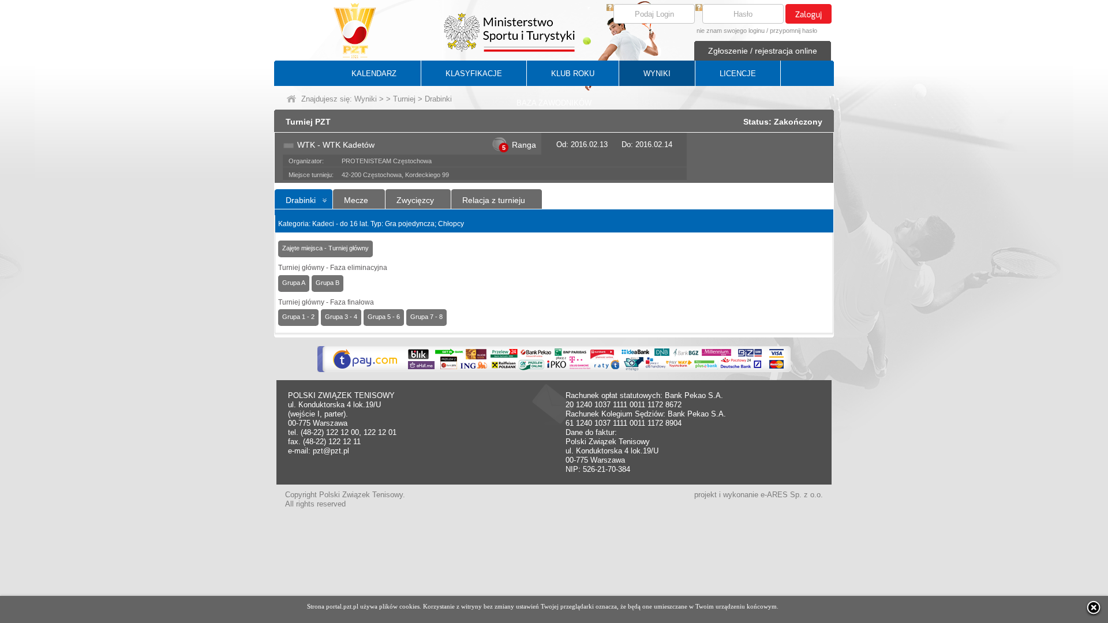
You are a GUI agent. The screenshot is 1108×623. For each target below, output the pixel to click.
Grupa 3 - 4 (341, 316)
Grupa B (327, 282)
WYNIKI (657, 73)
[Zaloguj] (808, 14)
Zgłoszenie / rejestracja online (762, 50)
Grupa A (293, 282)
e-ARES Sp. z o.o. (792, 494)
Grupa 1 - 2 (298, 316)
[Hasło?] (698, 8)
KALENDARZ (373, 73)
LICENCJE (738, 73)
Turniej (404, 99)
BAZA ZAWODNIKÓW (554, 103)
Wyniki (365, 99)
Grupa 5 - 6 (384, 316)
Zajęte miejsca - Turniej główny (325, 248)
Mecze (356, 200)
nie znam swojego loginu (731, 30)
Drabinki (301, 200)
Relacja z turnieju (493, 200)
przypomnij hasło (793, 30)
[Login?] (610, 8)
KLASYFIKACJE (474, 73)
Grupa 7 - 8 (426, 316)
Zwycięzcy (415, 200)
